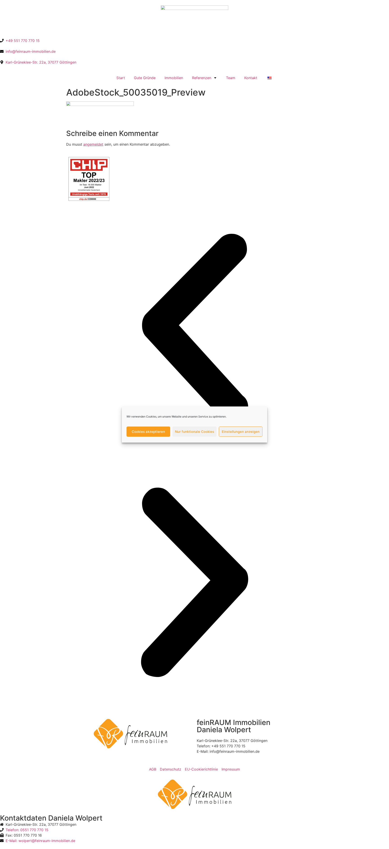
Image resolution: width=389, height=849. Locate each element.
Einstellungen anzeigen (241, 431)
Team (230, 78)
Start (120, 78)
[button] (194, 329)
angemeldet (93, 144)
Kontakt (250, 78)
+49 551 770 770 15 (228, 746)
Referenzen (201, 78)
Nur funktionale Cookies (194, 431)
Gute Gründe (145, 78)
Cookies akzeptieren (148, 431)
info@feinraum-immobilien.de (235, 751)
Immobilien (174, 78)
